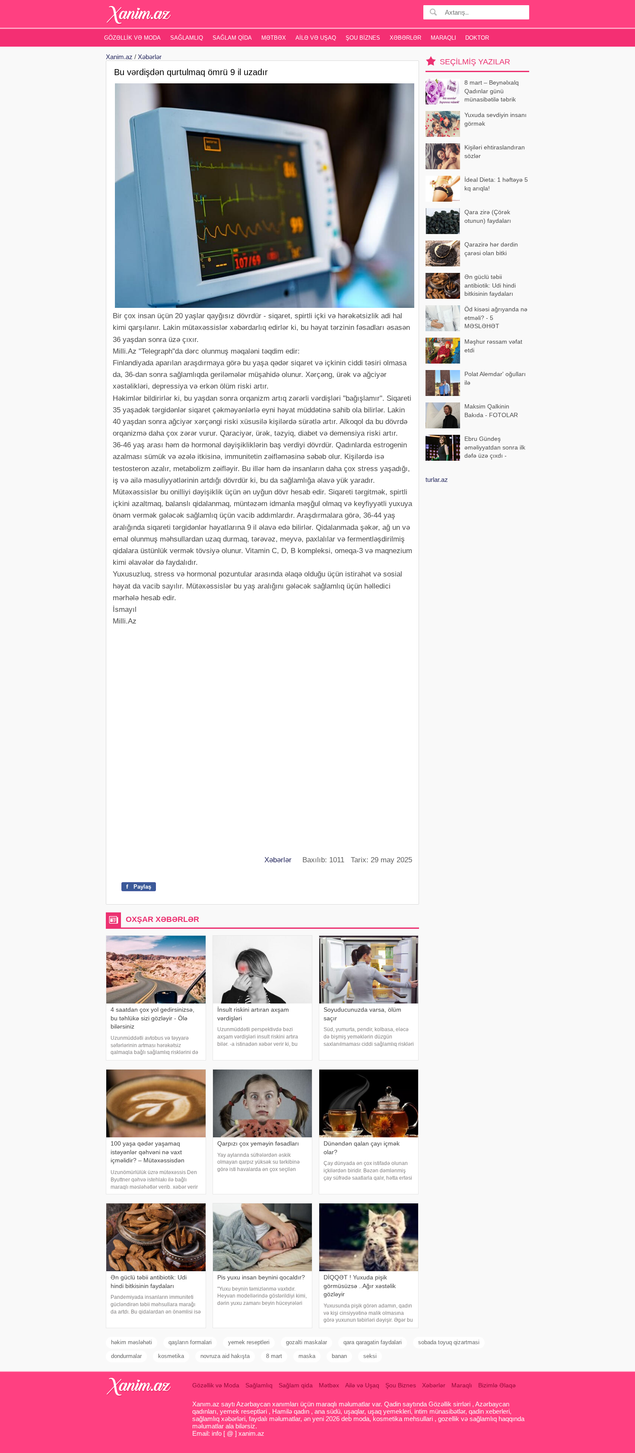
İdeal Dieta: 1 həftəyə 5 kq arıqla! (496, 184)
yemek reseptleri (249, 1342)
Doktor (477, 38)
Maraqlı (443, 38)
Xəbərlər (405, 38)
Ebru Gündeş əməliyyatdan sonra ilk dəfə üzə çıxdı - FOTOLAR (494, 448)
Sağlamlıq (186, 38)
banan (339, 1356)
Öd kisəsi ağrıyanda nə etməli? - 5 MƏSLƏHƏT (495, 317)
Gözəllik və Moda (132, 38)
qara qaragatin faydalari (372, 1342)
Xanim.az (119, 56)
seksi (370, 1356)
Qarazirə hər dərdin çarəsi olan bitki (491, 248)
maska (306, 1356)
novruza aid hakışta (225, 1356)
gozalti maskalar (306, 1342)
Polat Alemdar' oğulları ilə (495, 378)
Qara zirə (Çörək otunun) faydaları (487, 216)
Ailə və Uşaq (315, 38)
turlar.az (436, 479)
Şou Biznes (363, 38)
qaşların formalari (190, 1342)
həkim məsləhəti (131, 1342)
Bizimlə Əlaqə (497, 1385)
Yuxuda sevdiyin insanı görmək (495, 119)
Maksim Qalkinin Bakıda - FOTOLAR (491, 410)
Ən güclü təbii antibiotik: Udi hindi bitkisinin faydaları (490, 285)
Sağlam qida (232, 38)
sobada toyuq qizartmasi (448, 1342)
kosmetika (171, 1356)
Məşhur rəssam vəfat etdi (493, 346)
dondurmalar (126, 1356)
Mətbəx (273, 38)
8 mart (274, 1356)
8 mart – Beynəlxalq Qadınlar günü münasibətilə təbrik (491, 91)
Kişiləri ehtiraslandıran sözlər (494, 151)
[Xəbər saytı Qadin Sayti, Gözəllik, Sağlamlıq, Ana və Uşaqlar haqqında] (139, 14)
